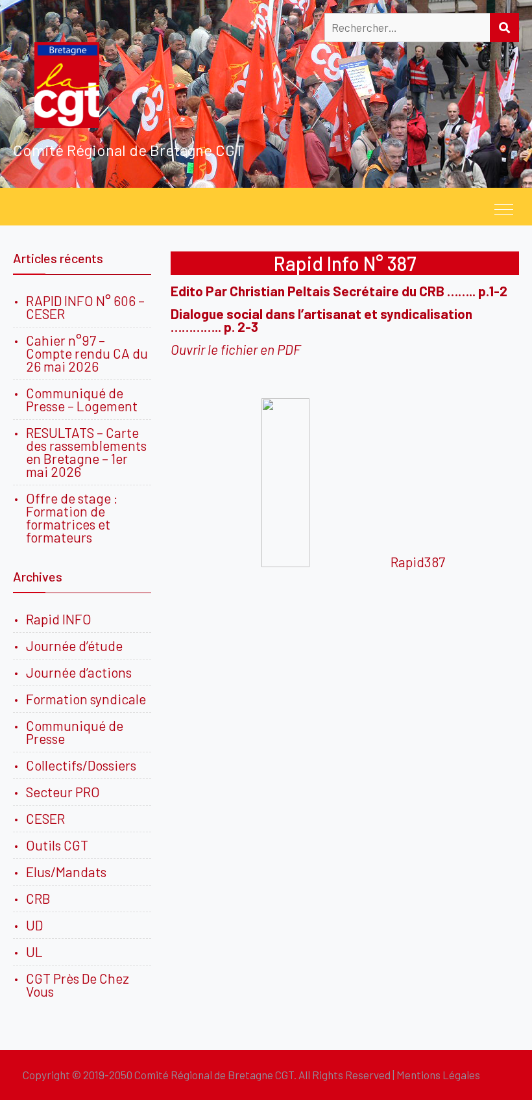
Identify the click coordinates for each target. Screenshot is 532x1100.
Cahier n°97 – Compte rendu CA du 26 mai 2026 (87, 353)
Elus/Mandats (66, 871)
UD (34, 925)
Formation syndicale (86, 699)
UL (34, 951)
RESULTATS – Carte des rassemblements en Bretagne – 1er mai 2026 (86, 452)
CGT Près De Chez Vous (77, 984)
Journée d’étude (77, 645)
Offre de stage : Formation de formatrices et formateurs (72, 517)
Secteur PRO (63, 792)
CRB (38, 898)
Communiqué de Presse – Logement (82, 399)
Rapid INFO (58, 619)
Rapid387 (418, 562)
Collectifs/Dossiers (81, 765)
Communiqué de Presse (74, 732)
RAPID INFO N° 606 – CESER (85, 307)
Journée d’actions (79, 672)
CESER (45, 818)
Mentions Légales (438, 1074)
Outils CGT (57, 845)
